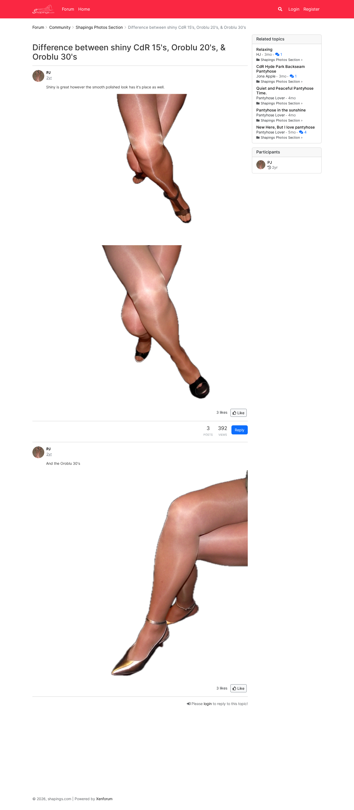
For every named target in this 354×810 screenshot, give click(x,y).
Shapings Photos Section (280, 60)
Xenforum (104, 799)
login (208, 703)
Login (293, 9)
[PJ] (260, 165)
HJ (259, 54)
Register (311, 9)
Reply (239, 430)
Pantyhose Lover (271, 98)
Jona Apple (266, 76)
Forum (68, 9)
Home (84, 9)
